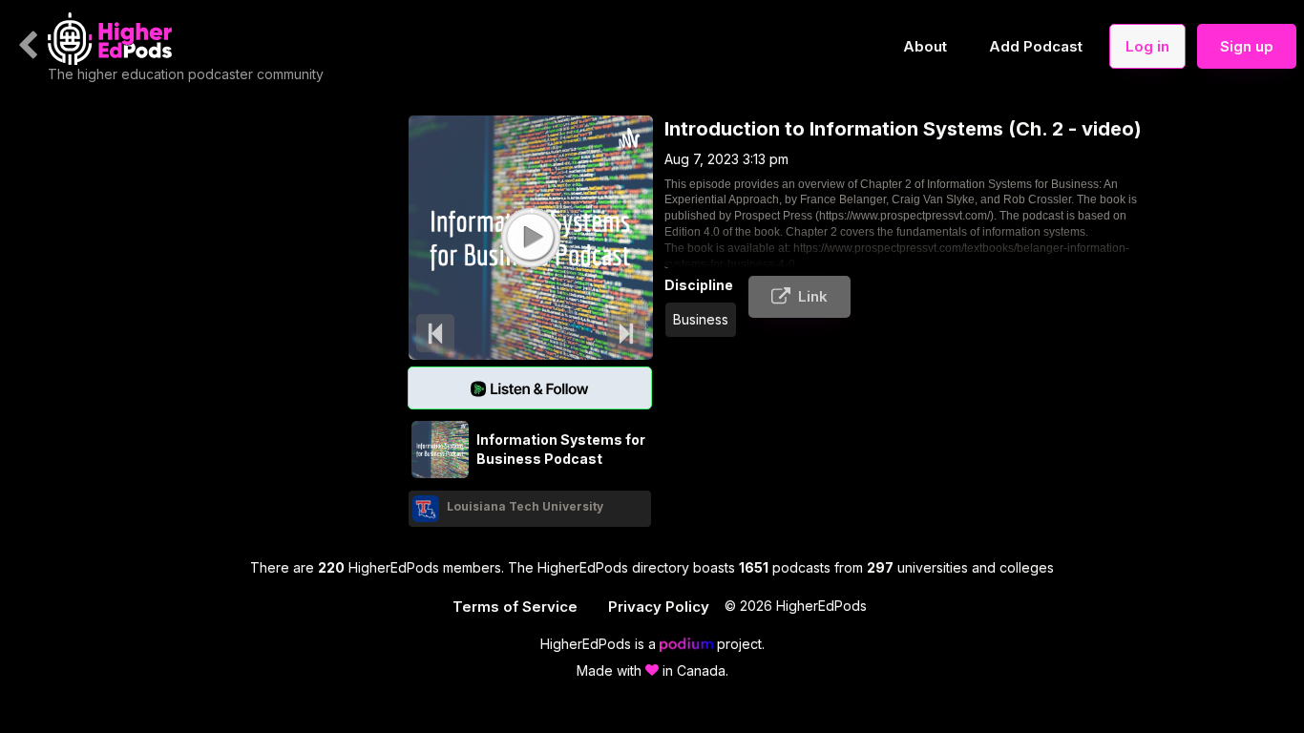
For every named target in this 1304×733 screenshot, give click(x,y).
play (529, 236)
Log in (1147, 46)
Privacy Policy (658, 606)
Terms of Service (515, 606)
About (925, 46)
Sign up (1246, 46)
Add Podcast (1036, 46)
